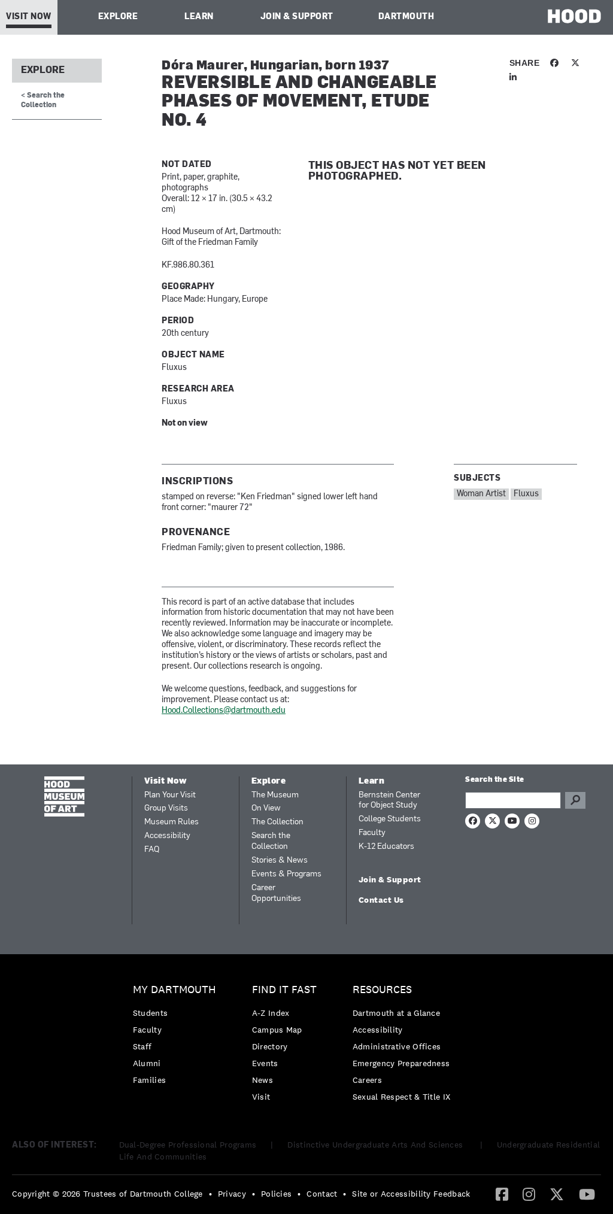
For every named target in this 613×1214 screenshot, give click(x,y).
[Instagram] (529, 1193)
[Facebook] (502, 1193)
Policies (276, 1193)
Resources (382, 990)
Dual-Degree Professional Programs (188, 1144)
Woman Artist (481, 494)
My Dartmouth (174, 990)
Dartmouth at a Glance (396, 1012)
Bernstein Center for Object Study (389, 801)
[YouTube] (587, 1193)
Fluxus (526, 494)
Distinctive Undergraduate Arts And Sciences (376, 1144)
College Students (390, 819)
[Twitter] (557, 1193)
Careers (367, 1080)
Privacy (232, 1193)
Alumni (147, 1063)
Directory (270, 1046)
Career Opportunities (276, 893)
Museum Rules (171, 822)
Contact (321, 1193)
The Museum (275, 795)
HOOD (574, 16)
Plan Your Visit (170, 795)
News (262, 1080)
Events (265, 1063)
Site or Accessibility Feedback (411, 1193)
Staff (142, 1046)
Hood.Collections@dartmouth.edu (224, 710)
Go (575, 800)
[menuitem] (177, 1037)
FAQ (151, 849)
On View (266, 808)
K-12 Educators (386, 846)
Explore (118, 17)
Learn (199, 17)
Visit (261, 1096)
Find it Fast (284, 990)
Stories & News (279, 860)
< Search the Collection (43, 100)
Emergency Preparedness (401, 1063)
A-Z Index (271, 1012)
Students (150, 1012)
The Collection (277, 822)
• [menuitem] (210, 1193)
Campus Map (277, 1029)
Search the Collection (270, 841)
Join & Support (296, 17)
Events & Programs (286, 874)
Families (149, 1080)
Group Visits (166, 808)
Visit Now (28, 17)
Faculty (372, 832)
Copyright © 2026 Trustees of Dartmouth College (107, 1193)
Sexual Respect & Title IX (402, 1096)
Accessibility (167, 835)
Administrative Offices (397, 1046)
